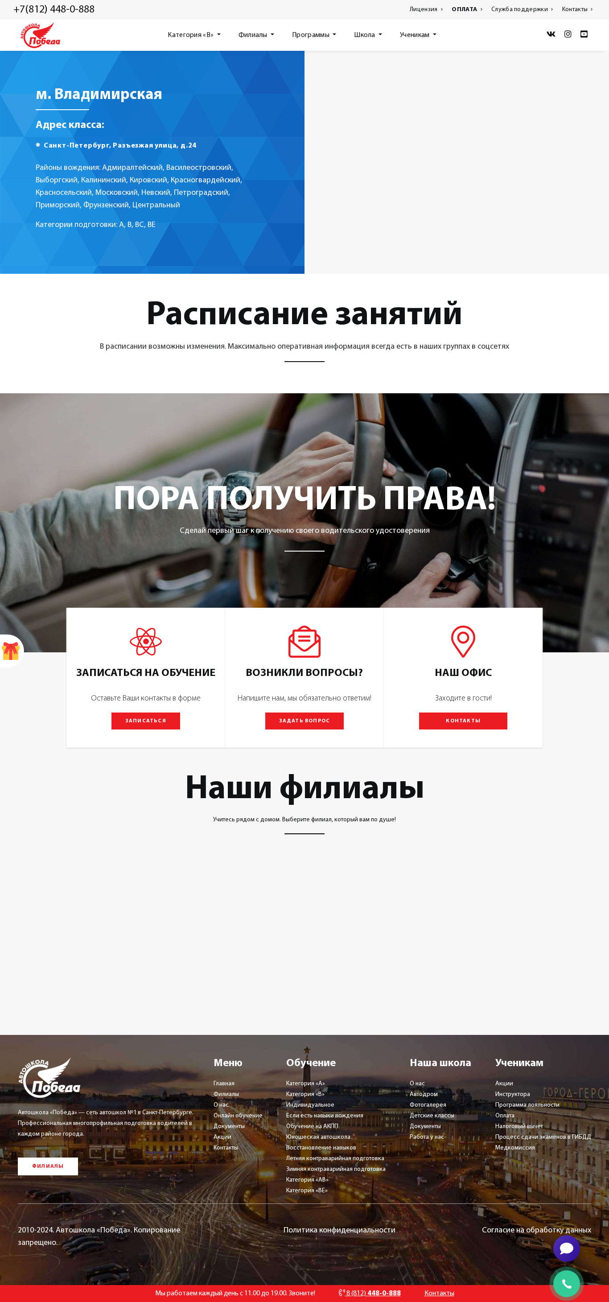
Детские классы (432, 1115)
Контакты (575, 9)
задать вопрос (304, 721)
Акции (222, 1137)
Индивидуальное (310, 1105)
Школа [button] (365, 35)
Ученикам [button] (415, 35)
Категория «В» (305, 1094)
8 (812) (373, 1293)
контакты (463, 721)
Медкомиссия (515, 1148)
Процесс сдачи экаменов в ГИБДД (543, 1137)
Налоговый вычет (519, 1126)
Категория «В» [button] (191, 35)
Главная (224, 1083)
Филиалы (226, 1094)
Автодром (424, 1094)
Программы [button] (311, 35)
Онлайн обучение (238, 1115)
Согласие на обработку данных (536, 1231)
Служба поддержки (520, 9)
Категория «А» (305, 1083)
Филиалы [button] (254, 35)
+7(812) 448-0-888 (54, 9)
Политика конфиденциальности (339, 1231)
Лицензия (424, 9)
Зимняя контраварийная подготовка (336, 1169)
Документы (229, 1126)
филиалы (48, 1166)
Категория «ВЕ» (307, 1190)
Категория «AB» (307, 1180)
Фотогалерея (428, 1105)
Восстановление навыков (321, 1148)
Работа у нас (427, 1137)
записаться (145, 721)
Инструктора (512, 1094)
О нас (221, 1105)
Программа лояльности (527, 1105)
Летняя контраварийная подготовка (335, 1158)
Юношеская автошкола (318, 1137)
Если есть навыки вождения (324, 1115)
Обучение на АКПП (312, 1126)
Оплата (504, 1115)
